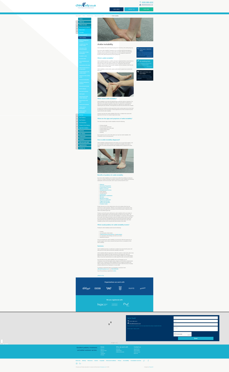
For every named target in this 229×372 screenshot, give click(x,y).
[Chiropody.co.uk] (86, 4)
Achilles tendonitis (83, 35)
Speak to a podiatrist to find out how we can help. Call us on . (144, 75)
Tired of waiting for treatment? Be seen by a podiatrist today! (144, 63)
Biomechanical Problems (84, 27)
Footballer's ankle (83, 56)
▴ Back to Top (100, 275)
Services (81, 130)
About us (81, 21)
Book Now (146, 9)
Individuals (118, 349)
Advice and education (105, 202)
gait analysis (119, 234)
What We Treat (90, 15)
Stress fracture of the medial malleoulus (83, 97)
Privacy (119, 360)
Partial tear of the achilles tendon (84, 76)
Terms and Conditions (111, 360)
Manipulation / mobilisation (106, 195)
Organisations (119, 350)
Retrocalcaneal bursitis (84, 86)
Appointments (83, 145)
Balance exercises (104, 188)
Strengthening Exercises (105, 190)
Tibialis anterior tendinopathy (82, 108)
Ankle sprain (82, 93)
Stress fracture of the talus (83, 101)
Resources (90, 360)
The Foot (81, 114)
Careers (96, 360)
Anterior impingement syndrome (83, 41)
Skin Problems (82, 117)
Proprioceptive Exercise (105, 187)
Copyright (102, 360)
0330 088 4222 (147, 2)
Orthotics (81, 139)
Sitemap (84, 360)
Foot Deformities (82, 122)
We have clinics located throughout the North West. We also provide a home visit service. (144, 52)
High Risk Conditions (83, 127)
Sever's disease (82, 88)
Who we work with (84, 142)
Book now (136, 353)
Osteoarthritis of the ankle (84, 65)
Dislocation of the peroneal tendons (83, 49)
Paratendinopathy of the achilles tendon (84, 72)
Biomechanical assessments (107, 234)
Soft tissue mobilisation (105, 199)
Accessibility (126, 360)
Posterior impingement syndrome (84, 83)
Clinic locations (137, 350)
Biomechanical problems (99, 15)
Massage (102, 196)
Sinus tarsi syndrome (83, 91)
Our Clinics (82, 133)
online (114, 270)
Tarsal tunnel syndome (84, 104)
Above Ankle (82, 29)
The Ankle (81, 32)
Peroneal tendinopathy (84, 79)
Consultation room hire (136, 360)
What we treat (83, 24)
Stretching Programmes (105, 185)
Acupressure (103, 194)
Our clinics (116, 9)
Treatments (82, 136)
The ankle (108, 15)
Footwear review (104, 203)
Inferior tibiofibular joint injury (84, 62)
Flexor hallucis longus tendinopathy (84, 53)
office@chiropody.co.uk (147, 4)
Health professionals (120, 352)
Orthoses (102, 184)
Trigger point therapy (105, 201)
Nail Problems (82, 120)
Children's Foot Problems (84, 125)
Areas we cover (137, 352)
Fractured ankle (82, 58)
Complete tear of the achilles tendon (83, 45)
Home (84, 15)
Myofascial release (104, 198)
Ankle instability (115, 15)
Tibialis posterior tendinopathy (82, 111)
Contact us (131, 9)
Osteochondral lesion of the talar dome (84, 68)
